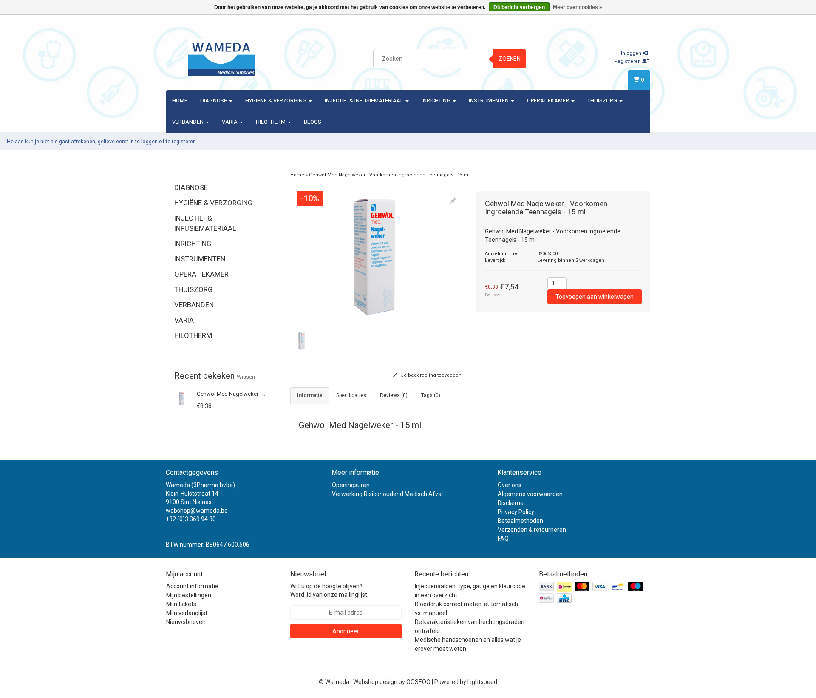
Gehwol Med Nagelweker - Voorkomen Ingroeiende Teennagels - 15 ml (389, 175)
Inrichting (437, 100)
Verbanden (188, 122)
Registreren (628, 61)
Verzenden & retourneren (532, 529)
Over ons (509, 485)
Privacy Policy (516, 511)
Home (179, 100)
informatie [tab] (310, 395)
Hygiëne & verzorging (276, 100)
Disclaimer (512, 502)
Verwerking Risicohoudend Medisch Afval (387, 494)
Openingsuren (351, 485)
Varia (230, 122)
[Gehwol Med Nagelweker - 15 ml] (181, 397)
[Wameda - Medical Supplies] (221, 57)
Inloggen (632, 53)
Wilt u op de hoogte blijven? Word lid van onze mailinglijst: (329, 590)
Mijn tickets (181, 604)
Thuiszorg (602, 100)
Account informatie (192, 586)
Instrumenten (489, 100)
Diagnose (214, 100)
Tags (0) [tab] (430, 395)
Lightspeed (482, 681)
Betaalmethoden (520, 520)
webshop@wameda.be (197, 510)
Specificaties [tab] (351, 395)
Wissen (246, 377)
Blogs (312, 122)
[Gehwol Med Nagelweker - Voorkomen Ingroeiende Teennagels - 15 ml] (377, 257)
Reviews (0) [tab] (394, 395)
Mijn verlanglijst (186, 613)
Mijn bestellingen (188, 595)
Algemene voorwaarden (530, 494)
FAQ (503, 538)
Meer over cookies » (577, 7)
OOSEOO (418, 681)
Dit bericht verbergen (519, 7)
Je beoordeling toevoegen (431, 375)
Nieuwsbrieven (186, 622)
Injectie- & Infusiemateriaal (365, 100)
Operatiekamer (548, 100)
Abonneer (345, 631)
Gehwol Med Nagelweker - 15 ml (236, 394)
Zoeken (510, 58)
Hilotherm (271, 122)
